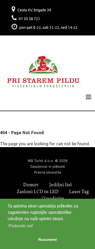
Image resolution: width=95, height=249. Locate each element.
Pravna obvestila (47, 172)
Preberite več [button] (20, 226)
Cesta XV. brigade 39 (34, 10)
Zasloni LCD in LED (38, 192)
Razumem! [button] (47, 239)
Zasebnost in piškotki (47, 166)
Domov (31, 185)
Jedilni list (60, 185)
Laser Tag (79, 192)
